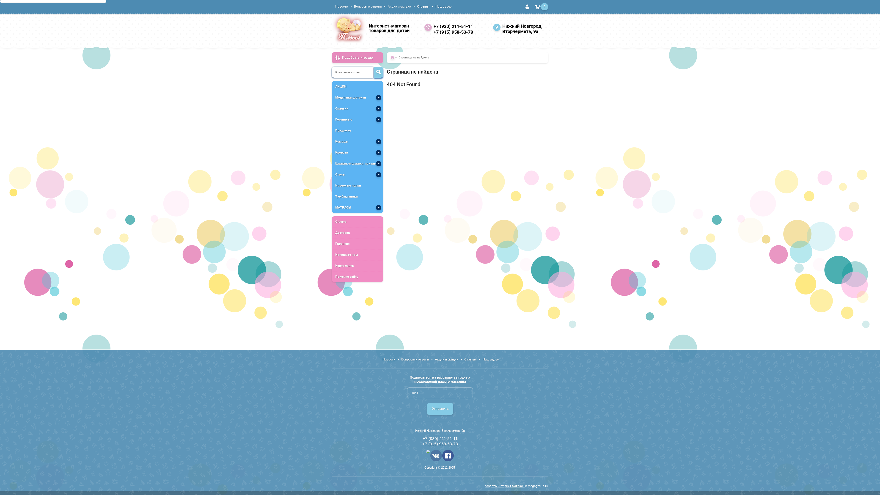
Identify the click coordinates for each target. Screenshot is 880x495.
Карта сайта (344, 265)
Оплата (340, 221)
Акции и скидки (399, 6)
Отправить (440, 409)
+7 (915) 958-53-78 (453, 32)
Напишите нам (346, 254)
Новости (341, 6)
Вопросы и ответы (368, 6)
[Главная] (393, 59)
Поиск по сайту (346, 276)
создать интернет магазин (505, 486)
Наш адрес (443, 6)
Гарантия (342, 243)
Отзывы (423, 6)
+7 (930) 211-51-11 (453, 26)
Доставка (342, 232)
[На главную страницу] (349, 28)
